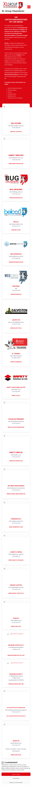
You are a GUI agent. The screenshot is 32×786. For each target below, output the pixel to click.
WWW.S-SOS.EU (16, 395)
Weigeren (16, 778)
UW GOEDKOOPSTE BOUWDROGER (16, 707)
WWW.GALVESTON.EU (16, 328)
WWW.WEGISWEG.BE (16, 294)
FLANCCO (16, 618)
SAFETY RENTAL (16, 452)
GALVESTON (16, 320)
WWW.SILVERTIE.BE (16, 755)
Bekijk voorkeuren (16, 782)
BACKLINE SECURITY (16, 674)
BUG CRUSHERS (16, 189)
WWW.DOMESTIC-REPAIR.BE (16, 560)
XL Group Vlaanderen (13, 11)
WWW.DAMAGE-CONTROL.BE (16, 593)
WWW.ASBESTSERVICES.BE (16, 163)
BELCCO (16, 222)
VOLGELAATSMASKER (16, 419)
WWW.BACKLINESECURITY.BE (16, 684)
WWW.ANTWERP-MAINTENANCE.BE (16, 494)
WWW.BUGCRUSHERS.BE (16, 197)
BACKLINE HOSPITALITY (16, 645)
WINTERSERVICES (16, 254)
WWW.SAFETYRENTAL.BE (16, 461)
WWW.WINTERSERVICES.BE (16, 262)
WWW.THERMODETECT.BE (16, 527)
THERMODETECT (16, 519)
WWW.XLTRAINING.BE (16, 361)
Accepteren (16, 774)
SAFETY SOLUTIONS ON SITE (16, 387)
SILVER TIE (16, 741)
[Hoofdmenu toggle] (29, 6)
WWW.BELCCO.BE (16, 230)
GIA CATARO (16, 123)
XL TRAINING (16, 353)
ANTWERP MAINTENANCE (16, 486)
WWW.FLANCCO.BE (16, 626)
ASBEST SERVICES (16, 155)
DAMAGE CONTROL (16, 585)
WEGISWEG (16, 286)
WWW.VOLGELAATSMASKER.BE (16, 427)
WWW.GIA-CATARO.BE (16, 131)
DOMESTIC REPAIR (16, 552)
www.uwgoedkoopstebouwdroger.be (16, 716)
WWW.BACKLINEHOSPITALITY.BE (16, 655)
